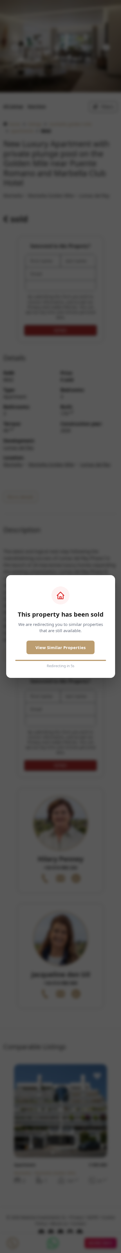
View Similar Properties (60, 647)
